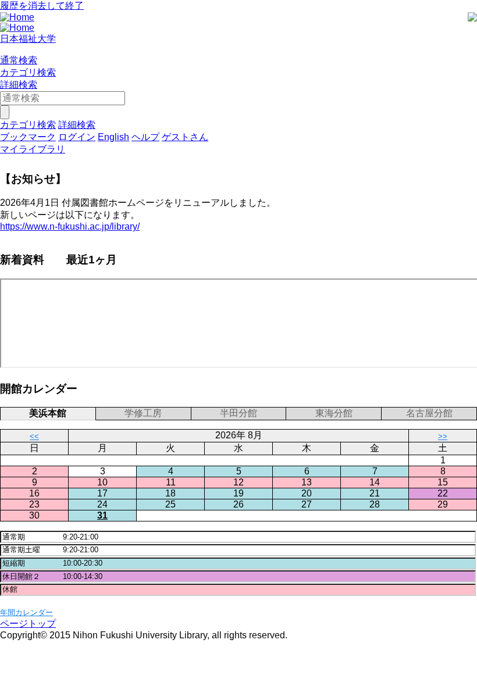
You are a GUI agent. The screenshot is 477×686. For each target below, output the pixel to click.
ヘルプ (145, 137)
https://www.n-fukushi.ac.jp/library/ (70, 226)
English (113, 137)
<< (34, 436)
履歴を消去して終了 (42, 5)
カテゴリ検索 (28, 72)
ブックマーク (28, 137)
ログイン (76, 137)
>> (442, 436)
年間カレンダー (26, 612)
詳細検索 (18, 85)
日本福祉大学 (28, 39)
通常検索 (18, 60)
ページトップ (28, 623)
